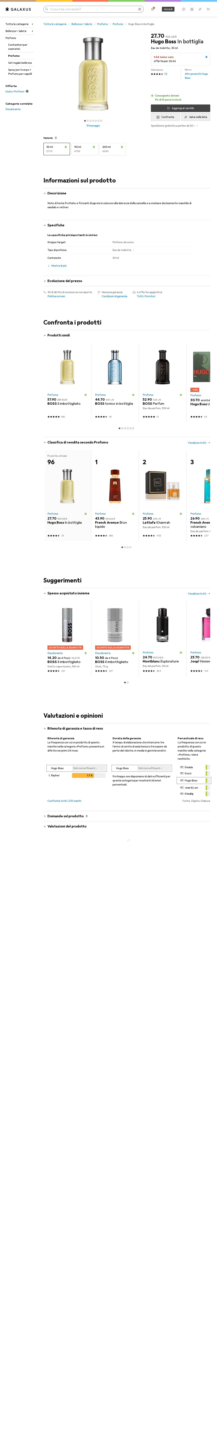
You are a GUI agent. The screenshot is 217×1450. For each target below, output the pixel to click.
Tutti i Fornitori (146, 296)
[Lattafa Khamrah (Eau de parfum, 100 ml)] (162, 495)
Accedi (168, 9)
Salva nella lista (198, 117)
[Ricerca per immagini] (140, 9)
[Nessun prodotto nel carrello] (208, 9)
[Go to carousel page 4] (128, 428)
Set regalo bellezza (20, 63)
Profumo (10, 38)
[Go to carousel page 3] (125, 428)
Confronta (167, 117)
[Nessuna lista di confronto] (192, 9)
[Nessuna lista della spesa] (200, 9)
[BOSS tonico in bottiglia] (115, 382)
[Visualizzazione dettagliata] (76, 772)
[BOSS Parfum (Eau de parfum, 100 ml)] (162, 382)
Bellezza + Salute (15, 31)
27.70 (157, 36)
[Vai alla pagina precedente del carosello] (49, 382)
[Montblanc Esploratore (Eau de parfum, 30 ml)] (162, 638)
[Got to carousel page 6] (98, 121)
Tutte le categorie (17, 24)
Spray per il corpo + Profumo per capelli (20, 72)
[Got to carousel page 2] (87, 121)
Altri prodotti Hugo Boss (196, 74)
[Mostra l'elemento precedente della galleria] (42, 73)
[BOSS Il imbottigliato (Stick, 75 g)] (115, 638)
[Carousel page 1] (85, 121)
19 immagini (93, 125)
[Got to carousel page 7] (101, 121)
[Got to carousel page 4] (93, 121)
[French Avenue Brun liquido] (115, 495)
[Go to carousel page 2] (122, 428)
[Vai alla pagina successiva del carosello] (204, 382)
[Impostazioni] (152, 9)
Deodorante (13, 109)
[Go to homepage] (18, 9)
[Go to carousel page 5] (130, 428)
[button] (206, 57)
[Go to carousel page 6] (133, 428)
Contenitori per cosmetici (17, 47)
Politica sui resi (56, 296)
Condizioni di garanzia (114, 296)
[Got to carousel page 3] (90, 121)
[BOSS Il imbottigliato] (67, 382)
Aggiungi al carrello (183, 108)
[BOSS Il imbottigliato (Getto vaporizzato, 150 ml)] (67, 638)
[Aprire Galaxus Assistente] (183, 9)
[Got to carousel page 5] (96, 121)
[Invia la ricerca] (46, 9)
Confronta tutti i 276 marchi (64, 801)
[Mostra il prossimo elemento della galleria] (143, 73)
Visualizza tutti (197, 335)
